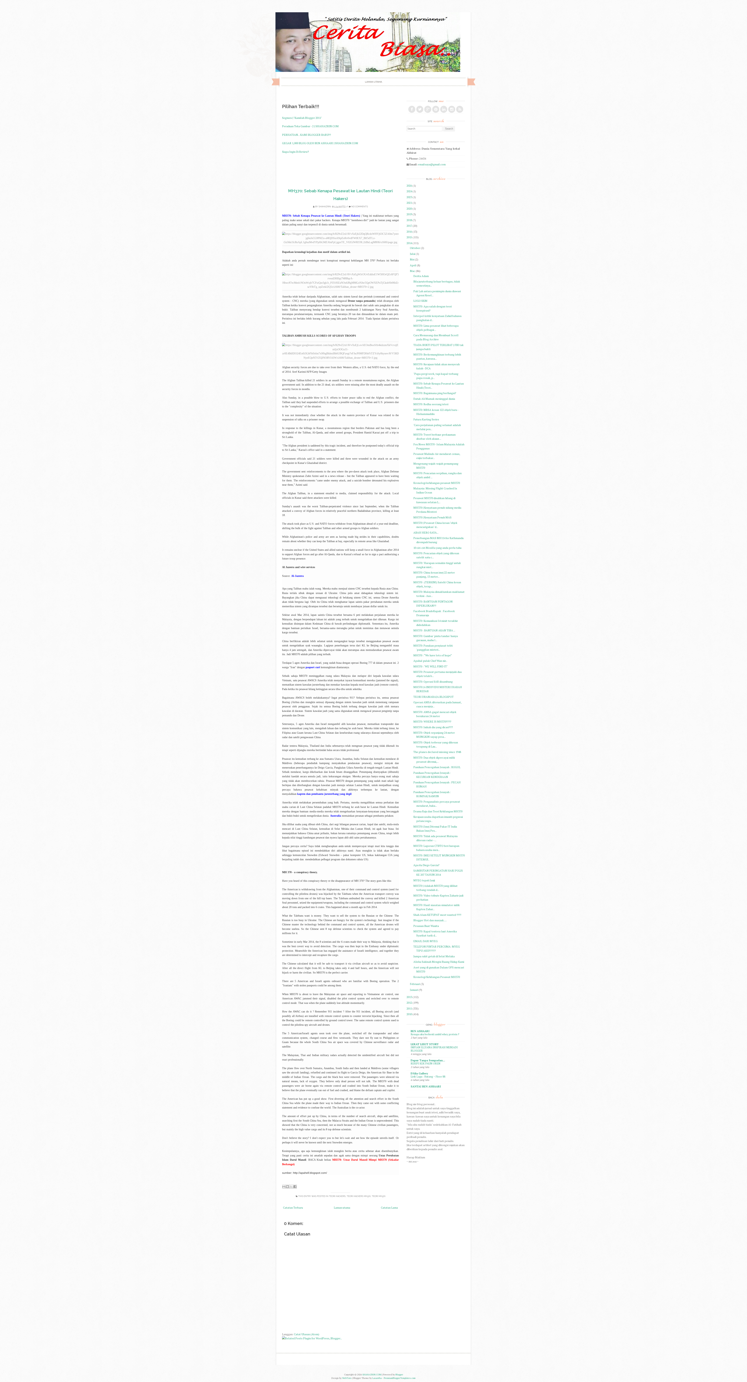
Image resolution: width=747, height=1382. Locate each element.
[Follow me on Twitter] (419, 109)
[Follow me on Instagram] (451, 109)
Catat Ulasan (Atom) (306, 1334)
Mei (412, 259)
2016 (409, 231)
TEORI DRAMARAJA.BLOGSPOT (433, 697)
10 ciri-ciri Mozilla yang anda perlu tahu (437, 548)
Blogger (399, 1374)
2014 (409, 243)
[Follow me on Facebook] (411, 109)
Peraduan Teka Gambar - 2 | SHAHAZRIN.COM (310, 126)
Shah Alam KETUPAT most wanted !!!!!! (437, 915)
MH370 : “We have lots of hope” (432, 655)
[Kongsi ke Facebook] (295, 1187)
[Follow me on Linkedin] (443, 109)
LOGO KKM (420, 301)
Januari (414, 990)
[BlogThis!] (287, 1187)
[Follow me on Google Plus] (427, 109)
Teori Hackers (337, 1196)
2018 (409, 220)
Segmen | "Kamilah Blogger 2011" (302, 118)
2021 (409, 203)
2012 (409, 1002)
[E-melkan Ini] (284, 1187)
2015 (409, 237)
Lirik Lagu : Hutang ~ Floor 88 (428, 1076)
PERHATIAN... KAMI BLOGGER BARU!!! (306, 135)
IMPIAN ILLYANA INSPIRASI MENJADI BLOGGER (434, 1049)
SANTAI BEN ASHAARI (426, 1086)
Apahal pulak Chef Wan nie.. (430, 661)
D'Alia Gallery (419, 1073)
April (413, 265)
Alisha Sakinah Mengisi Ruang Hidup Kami (438, 962)
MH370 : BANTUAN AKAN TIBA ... (434, 630)
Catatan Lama (389, 1207)
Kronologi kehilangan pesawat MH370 (436, 483)
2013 (409, 997)
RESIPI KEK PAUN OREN (425, 1063)
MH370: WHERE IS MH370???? (432, 721)
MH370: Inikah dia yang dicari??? (433, 727)
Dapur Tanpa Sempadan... (428, 1060)
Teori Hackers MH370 (359, 1196)
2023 (409, 197)
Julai (412, 254)
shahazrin (324, 206)
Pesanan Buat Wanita (426, 926)
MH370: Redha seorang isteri (430, 404)
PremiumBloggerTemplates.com (400, 1378)
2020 (409, 208)
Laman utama (373, 81)
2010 (409, 1014)
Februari (415, 984)
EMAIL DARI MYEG (425, 941)
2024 (409, 191)
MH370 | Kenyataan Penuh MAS (432, 517)
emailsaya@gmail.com (432, 164)
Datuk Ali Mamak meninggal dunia (434, 399)
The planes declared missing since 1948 (437, 752)
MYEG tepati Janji (424, 880)
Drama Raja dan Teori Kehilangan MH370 (437, 811)
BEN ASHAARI (420, 1031)
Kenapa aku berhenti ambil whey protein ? (435, 1034)
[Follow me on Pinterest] (435, 109)
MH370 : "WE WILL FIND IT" (430, 666)
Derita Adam (421, 276)
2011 (409, 1008)
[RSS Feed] (459, 109)
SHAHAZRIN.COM (371, 1374)
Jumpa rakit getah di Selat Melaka (434, 956)
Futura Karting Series (426, 419)
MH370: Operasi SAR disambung (433, 681)
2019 (409, 214)
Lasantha (377, 1378)
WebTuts (347, 1378)
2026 (409, 185)
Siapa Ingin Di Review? (295, 152)
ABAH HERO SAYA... (425, 532)
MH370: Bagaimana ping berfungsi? (434, 393)
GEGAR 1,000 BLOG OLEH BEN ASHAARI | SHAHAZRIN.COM (320, 143)
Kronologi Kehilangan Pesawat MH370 (436, 977)
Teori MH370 (378, 1196)
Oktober (415, 248)
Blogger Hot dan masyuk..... (430, 920)
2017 (409, 226)
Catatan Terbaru (293, 1207)
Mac (412, 271)
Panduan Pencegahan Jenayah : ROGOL (436, 767)
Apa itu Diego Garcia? (426, 865)
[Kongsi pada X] (291, 1187)
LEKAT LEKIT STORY (425, 1044)
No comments (359, 206)
